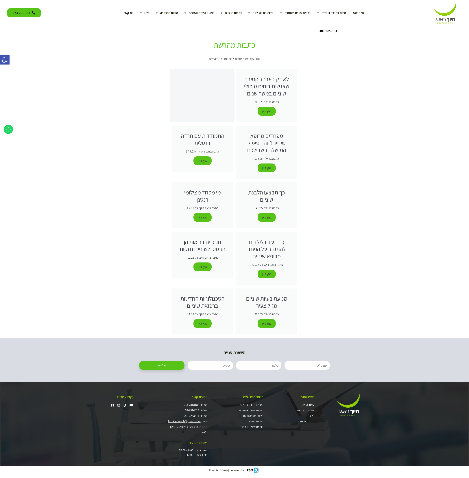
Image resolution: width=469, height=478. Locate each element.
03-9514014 (192, 410)
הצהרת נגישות (306, 421)
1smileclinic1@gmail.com (184, 421)
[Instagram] (119, 405)
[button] (5, 60)
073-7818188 (191, 405)
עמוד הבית (308, 405)
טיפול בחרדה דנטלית (333, 13)
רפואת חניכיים (233, 13)
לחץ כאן (266, 111)
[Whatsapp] (8, 129)
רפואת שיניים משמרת (201, 13)
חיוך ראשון (358, 13)
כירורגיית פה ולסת (263, 13)
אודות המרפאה (169, 13)
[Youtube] (131, 405)
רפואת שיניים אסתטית (297, 13)
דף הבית (332, 31)
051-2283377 (191, 416)
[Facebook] (112, 405)
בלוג (146, 13)
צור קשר (128, 13)
